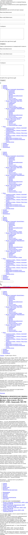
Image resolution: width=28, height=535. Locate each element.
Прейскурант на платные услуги (14, 138)
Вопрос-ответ (6, 487)
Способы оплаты (10, 142)
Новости (5, 86)
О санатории (12, 90)
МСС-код (5, 494)
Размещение (12, 91)
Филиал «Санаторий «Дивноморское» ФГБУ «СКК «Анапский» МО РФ (14, 505)
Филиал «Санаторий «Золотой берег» (15, 89)
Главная (5, 85)
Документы (6, 144)
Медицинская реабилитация (15, 95)
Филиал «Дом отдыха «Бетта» (13, 118)
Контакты (5, 145)
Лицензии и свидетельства (9, 497)
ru (3, 286)
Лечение (11, 94)
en (12, 286)
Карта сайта (6, 498)
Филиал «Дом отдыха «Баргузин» (14, 100)
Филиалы (5, 88)
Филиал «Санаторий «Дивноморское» (15, 108)
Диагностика (12, 93)
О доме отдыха (12, 102)
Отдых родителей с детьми (15, 99)
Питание (11, 97)
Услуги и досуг (12, 98)
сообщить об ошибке (5, 287)
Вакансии (5, 496)
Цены (4, 126)
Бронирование (6, 147)
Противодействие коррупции (10, 489)
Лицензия (2, 393)
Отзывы (5, 143)
